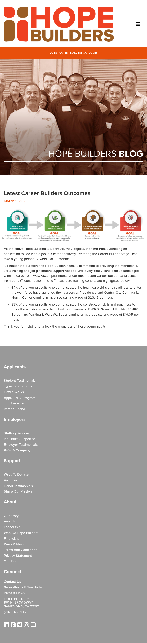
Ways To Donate (16, 474)
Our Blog (10, 561)
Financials (11, 538)
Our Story (11, 516)
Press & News (14, 544)
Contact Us (12, 582)
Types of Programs (18, 386)
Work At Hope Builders (21, 533)
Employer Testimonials (21, 445)
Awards (9, 521)
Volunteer (11, 480)
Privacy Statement (18, 555)
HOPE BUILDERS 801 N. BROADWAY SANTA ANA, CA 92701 (21, 602)
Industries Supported (19, 439)
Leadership (12, 527)
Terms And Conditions (20, 550)
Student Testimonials (19, 380)
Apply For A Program (20, 398)
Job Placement (15, 403)
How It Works (14, 392)
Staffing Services (16, 433)
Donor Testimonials (18, 486)
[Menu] (138, 24)
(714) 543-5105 (15, 612)
